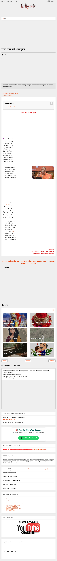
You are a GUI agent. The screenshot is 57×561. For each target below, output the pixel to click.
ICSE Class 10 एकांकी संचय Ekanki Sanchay (14, 503)
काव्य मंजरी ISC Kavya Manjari (11, 506)
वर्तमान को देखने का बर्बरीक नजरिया (10, 93)
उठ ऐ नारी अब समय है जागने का (10, 338)
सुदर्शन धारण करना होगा (9, 323)
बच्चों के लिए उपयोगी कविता (10, 510)
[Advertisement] (28, 13)
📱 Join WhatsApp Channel (28, 438)
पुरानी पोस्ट (52, 360)
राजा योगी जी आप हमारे (10, 107)
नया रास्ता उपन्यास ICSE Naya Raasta (13, 504)
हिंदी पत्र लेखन (8, 500)
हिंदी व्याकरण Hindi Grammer (11, 498)
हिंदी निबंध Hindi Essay (10, 501)
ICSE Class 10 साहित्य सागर (11, 502)
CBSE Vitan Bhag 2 (10, 509)
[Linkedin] (16, 1)
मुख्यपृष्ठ (28, 360)
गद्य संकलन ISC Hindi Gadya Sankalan (13, 505)
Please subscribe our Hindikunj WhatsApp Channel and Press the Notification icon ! (28, 262)
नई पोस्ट (4, 360)
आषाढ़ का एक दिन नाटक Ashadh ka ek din (13, 508)
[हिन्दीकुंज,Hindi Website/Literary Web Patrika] (28, 9)
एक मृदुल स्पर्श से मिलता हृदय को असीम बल (40, 353)
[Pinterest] (11, 1)
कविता (8, 46)
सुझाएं (13, 231)
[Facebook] (5, 1)
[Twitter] (8, 1)
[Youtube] (2, 1)
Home (2, 46)
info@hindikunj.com (9, 420)
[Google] (13, 1)
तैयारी (7, 205)
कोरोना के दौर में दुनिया (7, 95)
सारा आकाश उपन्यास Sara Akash (12, 507)
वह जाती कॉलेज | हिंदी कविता (37, 338)
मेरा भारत (5, 91)
